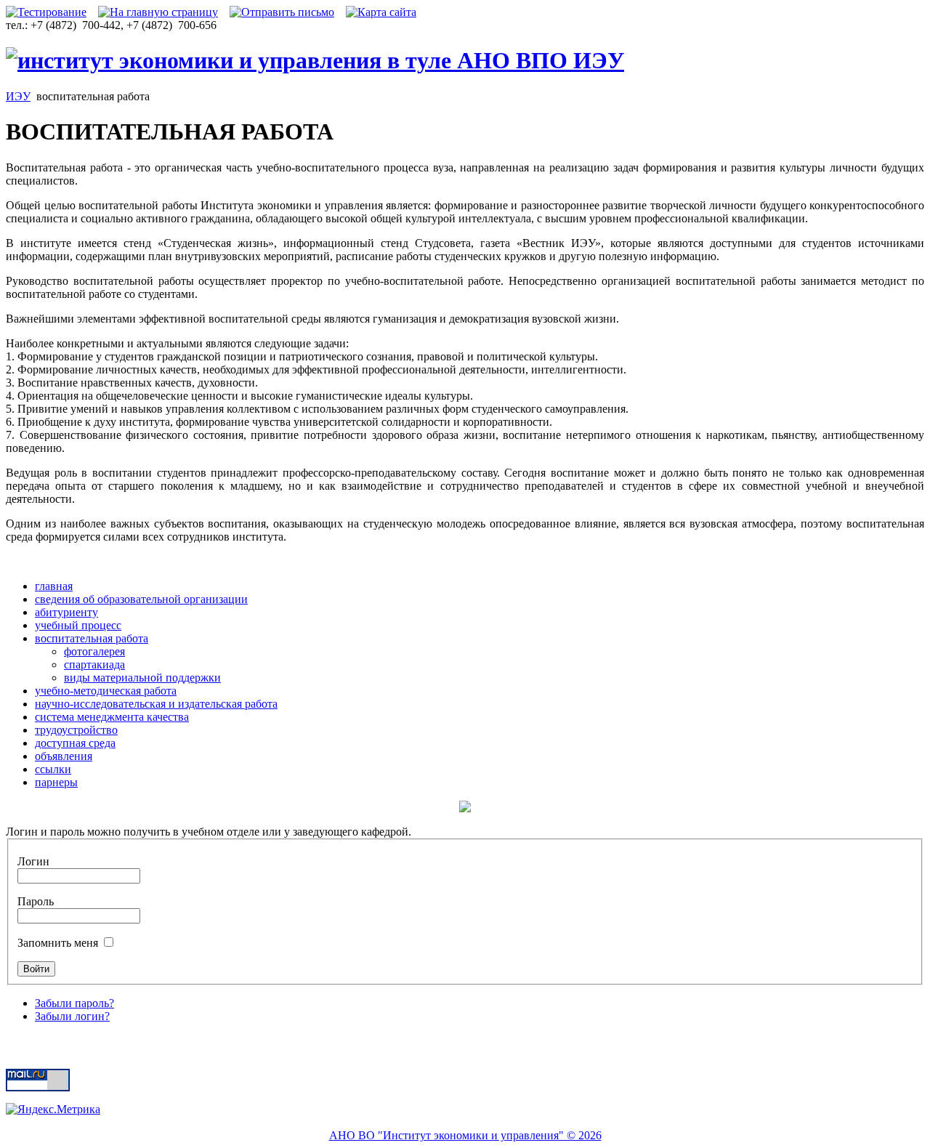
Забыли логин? (72, 1016)
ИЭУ (18, 96)
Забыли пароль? (74, 1003)
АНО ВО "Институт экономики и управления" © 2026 (465, 1135)
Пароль (35, 901)
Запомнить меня (59, 943)
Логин (33, 861)
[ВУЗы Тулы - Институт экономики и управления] (315, 60)
